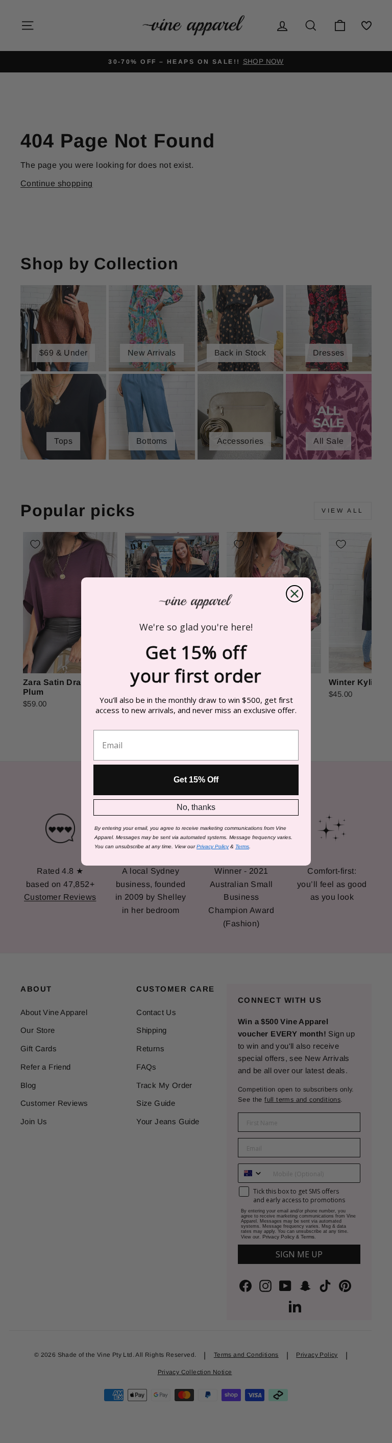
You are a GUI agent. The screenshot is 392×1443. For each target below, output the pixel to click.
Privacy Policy (213, 846)
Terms (242, 846)
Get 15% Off (196, 779)
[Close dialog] (294, 594)
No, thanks (196, 807)
